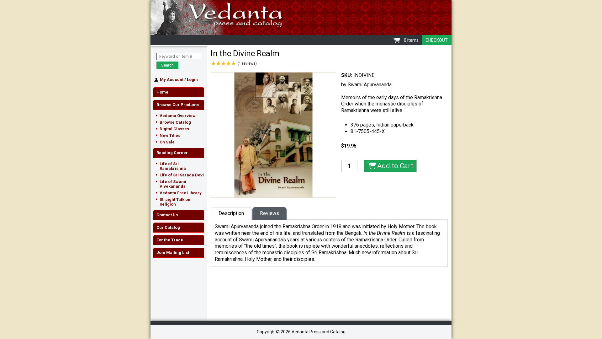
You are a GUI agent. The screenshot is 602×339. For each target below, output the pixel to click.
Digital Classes (174, 128)
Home (162, 92)
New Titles (170, 135)
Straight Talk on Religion (175, 202)
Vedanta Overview (178, 115)
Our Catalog (168, 227)
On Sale (167, 142)
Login (192, 79)
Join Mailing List (172, 252)
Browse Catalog (175, 122)
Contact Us (167, 215)
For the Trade (169, 240)
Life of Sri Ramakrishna (173, 166)
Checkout (436, 40)
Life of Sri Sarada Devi (182, 175)
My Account (171, 79)
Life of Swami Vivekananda (173, 184)
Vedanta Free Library (181, 193)
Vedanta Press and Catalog (301, 17)
